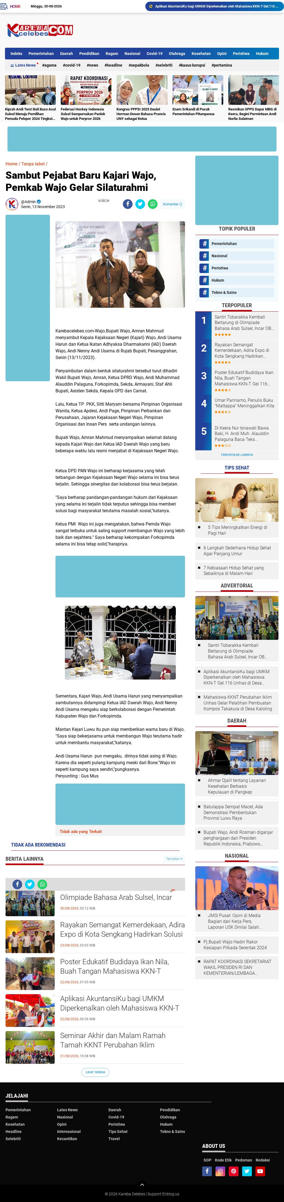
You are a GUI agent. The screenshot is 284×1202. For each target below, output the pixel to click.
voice (103, 200)
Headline (114, 65)
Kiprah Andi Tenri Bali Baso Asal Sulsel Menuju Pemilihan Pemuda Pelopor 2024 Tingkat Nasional (30, 114)
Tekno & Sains (224, 292)
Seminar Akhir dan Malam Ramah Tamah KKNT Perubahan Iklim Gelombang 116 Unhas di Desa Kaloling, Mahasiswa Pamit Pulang (217, 6)
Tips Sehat (118, 1131)
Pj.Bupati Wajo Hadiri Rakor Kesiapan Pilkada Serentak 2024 (235, 944)
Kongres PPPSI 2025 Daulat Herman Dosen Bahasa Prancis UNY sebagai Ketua (141, 114)
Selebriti (165, 65)
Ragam (112, 53)
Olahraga (177, 53)
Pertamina (223, 65)
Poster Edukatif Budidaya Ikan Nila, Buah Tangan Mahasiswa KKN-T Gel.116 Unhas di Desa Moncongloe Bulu (115, 971)
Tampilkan (173, 859)
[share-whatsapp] (153, 204)
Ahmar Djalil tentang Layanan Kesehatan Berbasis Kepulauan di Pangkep (237, 786)
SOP (207, 1160)
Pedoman (243, 1160)
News (93, 65)
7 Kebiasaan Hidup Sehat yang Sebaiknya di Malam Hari (234, 570)
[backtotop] (142, 1185)
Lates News (25, 65)
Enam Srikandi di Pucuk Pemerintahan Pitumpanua (193, 111)
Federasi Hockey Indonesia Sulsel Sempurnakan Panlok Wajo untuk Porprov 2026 (83, 114)
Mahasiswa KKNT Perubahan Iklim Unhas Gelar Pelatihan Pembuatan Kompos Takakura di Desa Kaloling (238, 703)
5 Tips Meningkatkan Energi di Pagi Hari (237, 530)
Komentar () (172, 204)
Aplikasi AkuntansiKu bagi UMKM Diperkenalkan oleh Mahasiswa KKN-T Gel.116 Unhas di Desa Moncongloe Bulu (119, 1008)
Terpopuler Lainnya (237, 455)
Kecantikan (67, 1139)
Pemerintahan (41, 53)
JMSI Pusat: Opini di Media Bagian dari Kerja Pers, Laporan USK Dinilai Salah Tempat (234, 921)
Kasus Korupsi (193, 65)
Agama (50, 65)
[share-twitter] (140, 204)
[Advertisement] (178, 30)
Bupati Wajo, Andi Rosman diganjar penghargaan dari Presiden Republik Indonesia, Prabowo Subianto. (238, 838)
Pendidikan (89, 53)
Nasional (132, 53)
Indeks (16, 53)
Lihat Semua (95, 1072)
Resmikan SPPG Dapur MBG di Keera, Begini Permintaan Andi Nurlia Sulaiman (252, 114)
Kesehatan (201, 53)
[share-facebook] (128, 204)
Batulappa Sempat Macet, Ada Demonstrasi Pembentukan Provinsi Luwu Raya (233, 812)
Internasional (69, 1131)
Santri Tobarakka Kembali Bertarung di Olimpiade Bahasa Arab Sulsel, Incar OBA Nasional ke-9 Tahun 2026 (120, 897)
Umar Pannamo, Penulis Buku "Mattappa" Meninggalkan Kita (244, 403)
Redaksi (263, 1160)
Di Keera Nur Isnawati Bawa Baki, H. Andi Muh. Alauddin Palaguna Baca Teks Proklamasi (242, 434)
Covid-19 (155, 53)
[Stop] (112, 200)
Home (15, 6)
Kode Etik (223, 1160)
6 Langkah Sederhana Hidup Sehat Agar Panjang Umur (237, 550)
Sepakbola (140, 65)
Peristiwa (241, 53)
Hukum (262, 53)
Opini (222, 53)
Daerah (66, 53)
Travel (114, 1139)
